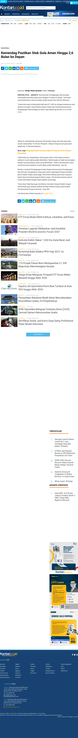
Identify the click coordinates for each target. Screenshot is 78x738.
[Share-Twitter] (6, 68)
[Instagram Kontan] (77, 654)
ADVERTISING (66, 1)
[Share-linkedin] (14, 68)
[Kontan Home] (1, 14)
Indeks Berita (38, 334)
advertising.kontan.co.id (12, 707)
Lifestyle (4, 20)
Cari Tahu (17, 677)
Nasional (4, 17)
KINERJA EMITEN (39, 1)
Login (67, 2)
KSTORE (10, 1)
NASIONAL (5, 48)
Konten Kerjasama (66, 664)
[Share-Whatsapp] (10, 68)
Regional (21, 237)
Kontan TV (33, 673)
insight (7, 14)
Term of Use (13, 713)
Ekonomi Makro (50, 673)
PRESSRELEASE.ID (29, 1)
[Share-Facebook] (2, 68)
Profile (7, 713)
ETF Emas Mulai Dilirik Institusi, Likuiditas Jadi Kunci (46, 217)
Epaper (3, 1)
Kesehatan (18, 675)
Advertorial (64, 671)
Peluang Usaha (4, 675)
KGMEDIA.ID (58, 1)
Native (63, 668)
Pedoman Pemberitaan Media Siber (27, 713)
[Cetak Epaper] (60, 16)
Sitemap (2, 713)
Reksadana (49, 666)
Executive (33, 666)
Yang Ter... (18, 673)
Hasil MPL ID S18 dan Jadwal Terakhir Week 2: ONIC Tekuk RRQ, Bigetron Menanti (65, 496)
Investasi (15, 14)
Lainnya (74, 20)
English (17, 664)
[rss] (21, 68)
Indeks (72, 211)
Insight (32, 671)
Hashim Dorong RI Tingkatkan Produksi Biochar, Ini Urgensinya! (64, 474)
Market (48, 664)
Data (12, 20)
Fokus (17, 668)
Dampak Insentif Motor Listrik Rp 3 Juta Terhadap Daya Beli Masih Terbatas (64, 442)
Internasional (15, 17)
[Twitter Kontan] (75, 654)
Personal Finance (30, 17)
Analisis (32, 664)
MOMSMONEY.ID (50, 1)
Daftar (75, 2)
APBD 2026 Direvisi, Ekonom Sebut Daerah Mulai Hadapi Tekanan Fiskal (64, 463)
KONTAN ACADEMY (18, 1)
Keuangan (25, 14)
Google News (48, 193)
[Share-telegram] (18, 68)
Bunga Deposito (50, 671)
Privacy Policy (41, 713)
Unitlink (48, 668)
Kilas (62, 666)
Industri (35, 14)
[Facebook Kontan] (72, 654)
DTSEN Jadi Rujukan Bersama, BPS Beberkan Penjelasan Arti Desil (65, 453)
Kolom (32, 668)
